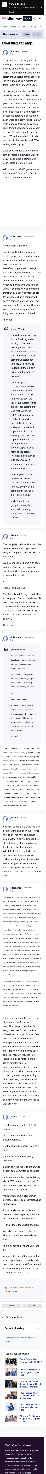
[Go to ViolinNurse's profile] (5, 237)
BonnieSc (14, 51)
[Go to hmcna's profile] (5, 1117)
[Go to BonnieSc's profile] (5, 52)
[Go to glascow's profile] (5, 536)
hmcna (13, 1116)
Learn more (5, 7)
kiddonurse (15, 888)
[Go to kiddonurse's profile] (5, 889)
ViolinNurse (16, 236)
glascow (14, 535)
